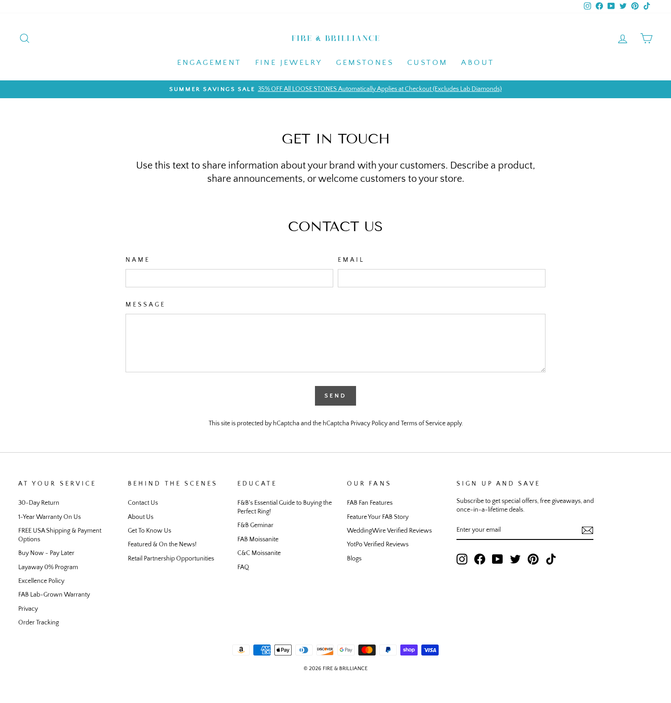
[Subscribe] (587, 530)
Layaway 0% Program (48, 567)
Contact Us (143, 503)
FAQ (243, 567)
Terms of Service (423, 423)
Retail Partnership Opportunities (171, 558)
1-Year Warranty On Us (49, 517)
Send (335, 395)
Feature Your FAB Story (378, 517)
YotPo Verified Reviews (378, 544)
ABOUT (477, 62)
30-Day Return (38, 503)
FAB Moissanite (257, 539)
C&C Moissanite (259, 553)
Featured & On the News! (162, 544)
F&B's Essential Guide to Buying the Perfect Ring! (284, 507)
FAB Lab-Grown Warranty (54, 594)
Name (138, 260)
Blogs (354, 558)
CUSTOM (427, 62)
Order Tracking (38, 622)
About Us (140, 517)
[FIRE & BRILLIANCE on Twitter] (515, 559)
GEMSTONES (364, 62)
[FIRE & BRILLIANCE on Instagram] (461, 559)
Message (146, 304)
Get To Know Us (149, 530)
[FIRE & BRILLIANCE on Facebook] (479, 559)
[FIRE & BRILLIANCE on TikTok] (550, 559)
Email (351, 260)
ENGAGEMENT (209, 62)
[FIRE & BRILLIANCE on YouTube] (497, 559)
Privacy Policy (369, 423)
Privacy (28, 609)
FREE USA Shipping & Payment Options (59, 535)
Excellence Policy (41, 581)
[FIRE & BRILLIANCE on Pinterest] (533, 559)
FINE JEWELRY (289, 62)
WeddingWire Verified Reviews (389, 530)
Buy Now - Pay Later (46, 553)
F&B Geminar (255, 525)
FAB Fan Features (370, 503)
